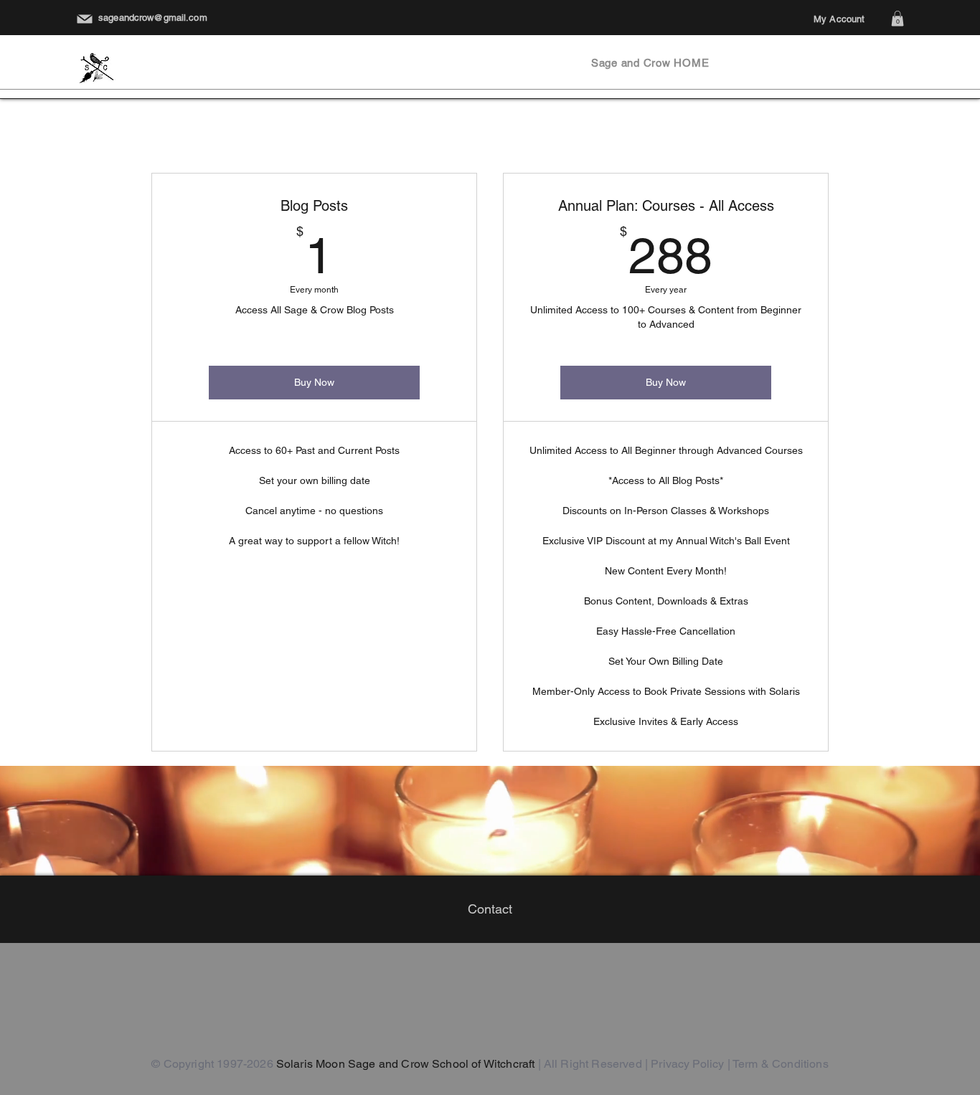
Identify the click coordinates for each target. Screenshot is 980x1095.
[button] (897, 19)
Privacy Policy (687, 1064)
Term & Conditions (780, 1064)
